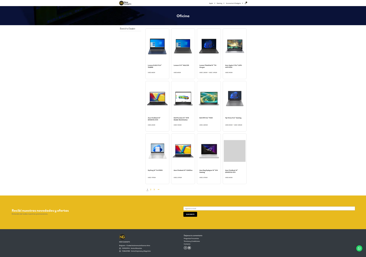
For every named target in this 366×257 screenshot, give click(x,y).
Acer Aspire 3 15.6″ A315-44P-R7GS (233, 66)
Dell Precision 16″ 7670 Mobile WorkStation (181, 119)
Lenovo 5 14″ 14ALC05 (181, 65)
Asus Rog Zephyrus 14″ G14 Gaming (208, 171)
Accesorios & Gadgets (233, 3)
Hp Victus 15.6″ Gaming (233, 118)
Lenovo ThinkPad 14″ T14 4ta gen (207, 66)
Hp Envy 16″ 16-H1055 (155, 170)
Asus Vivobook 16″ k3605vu (183, 170)
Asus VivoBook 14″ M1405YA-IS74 (154, 119)
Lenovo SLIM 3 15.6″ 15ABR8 (155, 66)
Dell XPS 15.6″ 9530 (206, 118)
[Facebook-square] (189, 247)
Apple (211, 3)
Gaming (219, 3)
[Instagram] (185, 247)
